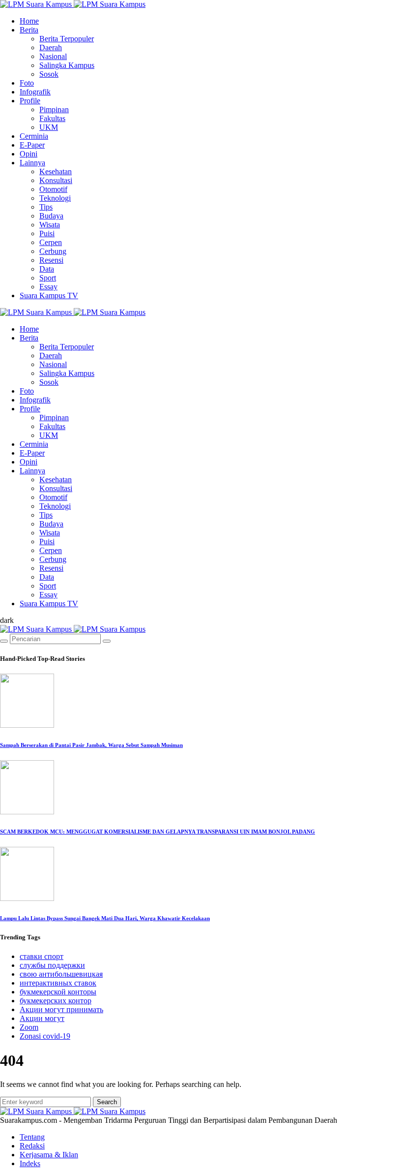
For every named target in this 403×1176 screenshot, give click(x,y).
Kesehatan (55, 171)
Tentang (32, 1137)
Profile (30, 100)
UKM (48, 127)
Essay (48, 286)
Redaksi (32, 1146)
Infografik (35, 92)
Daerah (50, 47)
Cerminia (34, 136)
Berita (29, 30)
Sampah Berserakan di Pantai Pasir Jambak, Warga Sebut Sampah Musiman (91, 745)
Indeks (30, 1163)
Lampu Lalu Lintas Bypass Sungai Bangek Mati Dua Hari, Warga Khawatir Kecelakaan (105, 918)
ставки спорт (41, 956)
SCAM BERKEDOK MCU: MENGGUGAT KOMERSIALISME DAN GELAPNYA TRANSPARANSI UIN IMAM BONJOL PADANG (157, 832)
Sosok (48, 74)
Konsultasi (55, 180)
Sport (47, 278)
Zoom (29, 1027)
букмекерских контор (55, 1000)
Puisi (47, 233)
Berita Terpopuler (66, 38)
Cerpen (50, 242)
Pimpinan (54, 109)
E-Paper (32, 145)
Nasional (53, 56)
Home (29, 21)
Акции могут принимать (61, 1009)
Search (107, 1102)
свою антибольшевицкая (61, 974)
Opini (28, 154)
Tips (46, 207)
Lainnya (32, 162)
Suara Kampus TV (49, 295)
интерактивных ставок (58, 983)
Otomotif (53, 189)
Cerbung (52, 251)
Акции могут (42, 1018)
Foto (27, 83)
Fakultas (52, 118)
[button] (7, 620)
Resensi (51, 260)
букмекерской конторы (58, 992)
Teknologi (55, 198)
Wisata (49, 224)
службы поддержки (52, 965)
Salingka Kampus (66, 65)
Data (46, 269)
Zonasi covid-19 (45, 1036)
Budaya (51, 216)
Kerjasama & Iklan (49, 1154)
